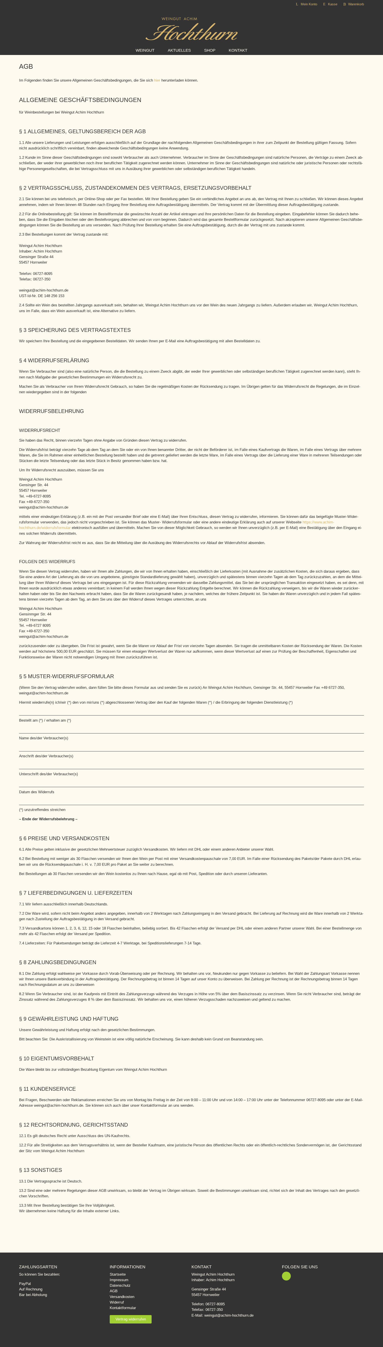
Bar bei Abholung (33, 1295)
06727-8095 (215, 1304)
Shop (209, 50)
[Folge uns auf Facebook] (286, 1276)
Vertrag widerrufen (130, 1319)
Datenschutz (120, 1285)
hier (157, 80)
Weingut (145, 50)
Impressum (119, 1280)
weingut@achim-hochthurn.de (229, 1315)
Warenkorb (356, 4)
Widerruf (117, 1302)
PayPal (25, 1284)
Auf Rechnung (30, 1289)
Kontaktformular (123, 1308)
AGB (113, 1291)
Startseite (118, 1274)
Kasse (332, 4)
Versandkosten (122, 1297)
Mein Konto (309, 4)
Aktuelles (179, 50)
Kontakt (238, 50)
